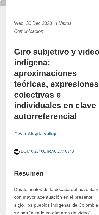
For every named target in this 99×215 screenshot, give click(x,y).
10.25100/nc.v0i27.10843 (51, 151)
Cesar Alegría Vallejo (36, 133)
